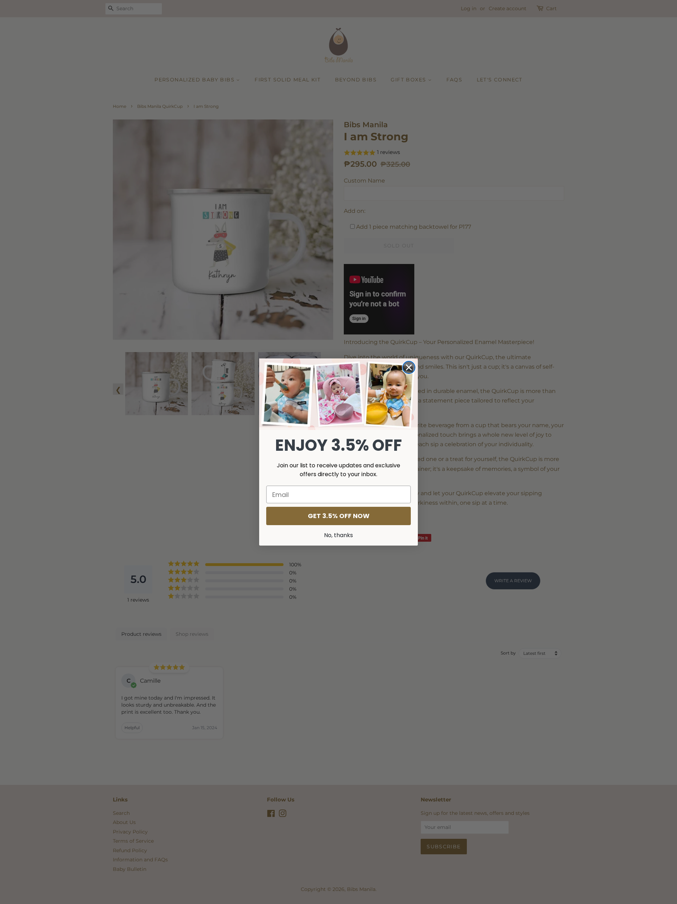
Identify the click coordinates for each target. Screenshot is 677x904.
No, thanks (338, 535)
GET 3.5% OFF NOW (339, 515)
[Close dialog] (409, 367)
